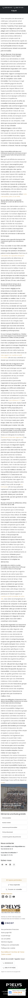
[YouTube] (6, 864)
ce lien (3, 783)
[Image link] (14, 985)
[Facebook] (2, 864)
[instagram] (10, 896)
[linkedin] (3, 896)
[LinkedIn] (10, 864)
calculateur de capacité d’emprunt (12, 256)
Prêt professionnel (7, 832)
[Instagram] (14, 864)
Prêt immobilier (6, 818)
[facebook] (6, 896)
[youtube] (13, 896)
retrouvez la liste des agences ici (12, 437)
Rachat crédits (6, 822)
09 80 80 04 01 (8, 7)
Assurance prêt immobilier (9, 827)
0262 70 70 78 (19, 7)
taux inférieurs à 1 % (15, 400)
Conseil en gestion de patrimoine (11, 837)
